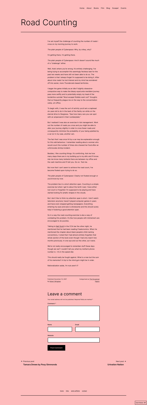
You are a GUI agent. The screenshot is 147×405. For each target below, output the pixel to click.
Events (123, 8)
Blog (108, 8)
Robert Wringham (55, 281)
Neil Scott (60, 226)
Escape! (115, 8)
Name (50, 325)
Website (51, 335)
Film (102, 8)
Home (82, 8)
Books (96, 8)
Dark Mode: (139, 403)
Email (77, 325)
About (89, 8)
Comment (52, 303)
